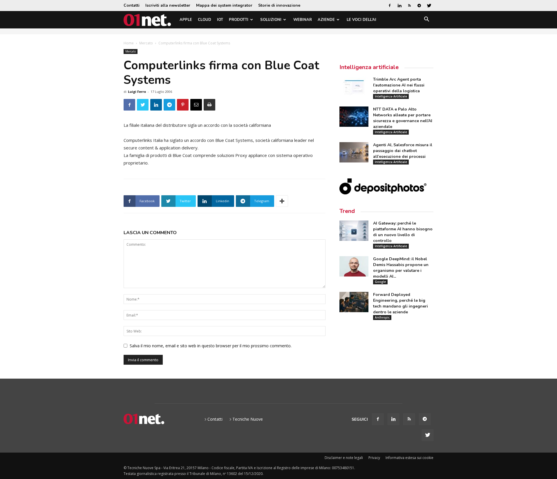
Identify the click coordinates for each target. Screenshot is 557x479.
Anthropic (382, 317)
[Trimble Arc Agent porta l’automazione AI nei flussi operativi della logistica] (353, 87)
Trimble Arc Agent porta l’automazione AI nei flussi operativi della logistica (398, 85)
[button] (426, 20)
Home (129, 43)
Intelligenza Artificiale (391, 96)
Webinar (302, 19)
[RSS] (409, 5)
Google (380, 282)
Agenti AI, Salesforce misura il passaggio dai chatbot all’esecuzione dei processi (402, 150)
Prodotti (238, 19)
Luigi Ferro (137, 91)
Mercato (146, 43)
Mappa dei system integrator (224, 5)
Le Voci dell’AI (361, 19)
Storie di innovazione (279, 5)
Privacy (374, 457)
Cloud (204, 19)
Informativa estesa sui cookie (409, 457)
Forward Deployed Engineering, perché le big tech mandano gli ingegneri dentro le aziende (400, 303)
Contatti (132, 5)
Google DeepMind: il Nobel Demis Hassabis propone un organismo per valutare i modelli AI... (400, 267)
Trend (347, 211)
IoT (220, 19)
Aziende (326, 19)
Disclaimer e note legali (344, 457)
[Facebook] (389, 5)
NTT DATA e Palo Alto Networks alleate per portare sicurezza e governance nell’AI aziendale (402, 117)
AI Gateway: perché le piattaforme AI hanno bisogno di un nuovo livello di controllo (403, 231)
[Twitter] (429, 5)
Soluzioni (270, 19)
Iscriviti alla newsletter (167, 5)
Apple (186, 19)
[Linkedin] (399, 5)
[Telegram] (419, 5)
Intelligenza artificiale (369, 67)
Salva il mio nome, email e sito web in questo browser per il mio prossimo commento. (211, 345)
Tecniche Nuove (247, 419)
